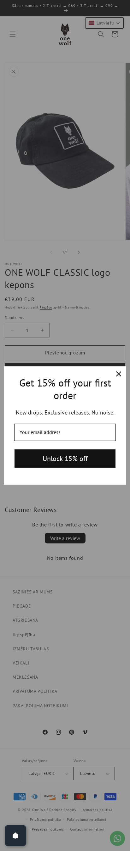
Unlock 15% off (65, 458)
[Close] (118, 373)
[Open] (15, 835)
